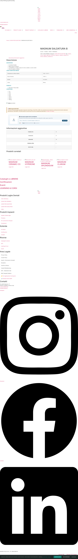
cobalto (69, 53)
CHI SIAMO (7, 30)
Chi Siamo (3, 229)
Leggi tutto (11, 166)
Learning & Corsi (4, 246)
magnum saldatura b (63, 55)
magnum (57, 55)
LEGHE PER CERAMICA (6, 201)
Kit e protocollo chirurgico (7, 220)
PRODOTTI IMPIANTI (29, 30)
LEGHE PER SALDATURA (15, 40)
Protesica (3, 218)
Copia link (65, 120)
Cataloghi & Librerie (5, 240)
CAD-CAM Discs (4, 198)
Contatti (3, 234)
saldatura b (50, 56)
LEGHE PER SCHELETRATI (7, 206)
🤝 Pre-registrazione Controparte (8, 276)
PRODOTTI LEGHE (17, 30)
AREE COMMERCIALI (70, 30)
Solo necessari (66, 556)
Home (7, 40)
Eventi (2, 248)
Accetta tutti (58, 556)
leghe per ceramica (50, 55)
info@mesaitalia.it (4, 24)
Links (76, 32)
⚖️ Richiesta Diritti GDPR (6, 278)
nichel (41, 56)
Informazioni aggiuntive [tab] (19, 57)
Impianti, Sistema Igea (6, 215)
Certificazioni (4, 232)
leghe (45, 55)
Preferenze (74, 556)
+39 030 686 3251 (4, 22)
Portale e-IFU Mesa (50, 111)
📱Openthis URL (14, 120)
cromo (41, 55)
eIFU (2, 243)
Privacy (49, 556)
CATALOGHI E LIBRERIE (43, 30)
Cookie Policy (45, 556)
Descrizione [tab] (11, 57)
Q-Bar (2, 209)
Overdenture (4, 223)
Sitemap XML (61, 554)
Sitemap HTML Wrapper (72, 554)
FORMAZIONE (60, 30)
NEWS (51, 30)
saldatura (45, 56)
